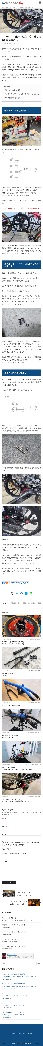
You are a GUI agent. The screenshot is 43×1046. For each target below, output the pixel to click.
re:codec (5, 979)
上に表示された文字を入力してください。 (15, 853)
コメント (5, 861)
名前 (4, 818)
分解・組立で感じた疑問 (12, 90)
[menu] (40, 2)
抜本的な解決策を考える (12, 98)
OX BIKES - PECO (34, 603)
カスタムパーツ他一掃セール (7, 675)
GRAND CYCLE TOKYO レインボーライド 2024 (24, 894)
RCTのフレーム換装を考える (11, 705)
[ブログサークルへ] (18, 956)
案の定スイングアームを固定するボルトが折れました (22, 94)
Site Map (29, 1033)
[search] (38, 963)
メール (4, 826)
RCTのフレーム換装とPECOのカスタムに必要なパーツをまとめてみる (17, 768)
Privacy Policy (21, 1033)
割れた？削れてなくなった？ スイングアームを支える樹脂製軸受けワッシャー (17, 800)
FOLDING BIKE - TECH (9, 43)
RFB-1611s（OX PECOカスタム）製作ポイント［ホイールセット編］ (13, 643)
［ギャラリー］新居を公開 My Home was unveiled (18, 902)
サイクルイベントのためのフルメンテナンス (10, 736)
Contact (13, 1033)
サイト (4, 834)
